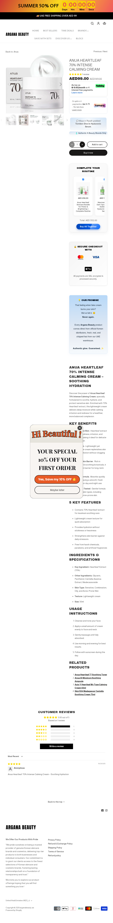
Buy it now (88, 150)
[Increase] (82, 142)
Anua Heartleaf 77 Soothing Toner (91, 672)
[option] (35, 84)
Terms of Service (56, 848)
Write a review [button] (56, 743)
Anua (16, 51)
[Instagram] (106, 807)
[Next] (57, 84)
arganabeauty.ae (27, 905)
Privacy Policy (54, 837)
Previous (97, 51)
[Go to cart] (104, 23)
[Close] (79, 428)
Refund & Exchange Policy (60, 841)
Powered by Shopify (14, 907)
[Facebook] (102, 807)
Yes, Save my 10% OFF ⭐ (57, 479)
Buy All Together (88, 223)
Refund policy (54, 852)
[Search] (92, 23)
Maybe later (57, 490)
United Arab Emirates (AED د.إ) (18, 898)
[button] (75, 74)
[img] (14, 761)
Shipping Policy (55, 845)
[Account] (98, 23)
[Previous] (12, 84)
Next (105, 51)
